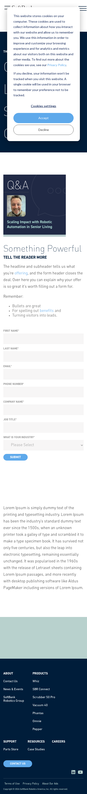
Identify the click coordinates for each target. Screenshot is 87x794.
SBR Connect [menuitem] (41, 689)
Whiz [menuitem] (36, 681)
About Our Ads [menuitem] (50, 783)
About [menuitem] (8, 673)
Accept (43, 118)
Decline (43, 130)
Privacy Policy (56, 65)
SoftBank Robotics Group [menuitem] (13, 699)
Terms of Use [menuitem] (12, 783)
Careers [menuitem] (58, 741)
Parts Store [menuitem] (10, 749)
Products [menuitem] (40, 673)
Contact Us (17, 763)
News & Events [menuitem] (13, 689)
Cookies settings (43, 106)
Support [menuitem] (10, 741)
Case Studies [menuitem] (36, 749)
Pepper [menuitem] (37, 729)
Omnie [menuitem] (37, 721)
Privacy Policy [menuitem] (31, 783)
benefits (47, 311)
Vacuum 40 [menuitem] (40, 705)
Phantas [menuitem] (38, 713)
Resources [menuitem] (36, 741)
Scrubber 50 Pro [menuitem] (44, 697)
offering (21, 274)
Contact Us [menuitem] (10, 681)
